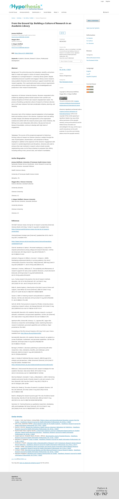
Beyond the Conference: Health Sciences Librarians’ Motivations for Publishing (49, 427)
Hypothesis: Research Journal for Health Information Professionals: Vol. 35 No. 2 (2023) (45, 448)
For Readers (90, 38)
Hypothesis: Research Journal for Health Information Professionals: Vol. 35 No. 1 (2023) (47, 428)
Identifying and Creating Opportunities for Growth (42, 453)
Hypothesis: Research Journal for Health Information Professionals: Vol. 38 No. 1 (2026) (45, 422)
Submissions (36, 12)
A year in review (33, 439)
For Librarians (90, 43)
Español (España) (92, 76)
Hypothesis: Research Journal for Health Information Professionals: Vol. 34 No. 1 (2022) (48, 451)
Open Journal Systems (93, 28)
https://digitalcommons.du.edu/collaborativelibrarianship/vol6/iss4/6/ (32, 365)
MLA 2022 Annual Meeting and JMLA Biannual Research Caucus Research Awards (49, 450)
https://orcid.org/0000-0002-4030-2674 (20, 47)
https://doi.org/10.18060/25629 (24, 53)
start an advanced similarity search (30, 463)
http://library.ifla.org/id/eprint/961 (31, 333)
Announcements (24, 12)
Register (108, 1)
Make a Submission (93, 20)
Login (102, 1)
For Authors (90, 41)
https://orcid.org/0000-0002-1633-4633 (20, 37)
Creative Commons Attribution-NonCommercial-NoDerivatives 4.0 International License (70, 103)
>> (25, 459)
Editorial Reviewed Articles (93, 58)
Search (106, 12)
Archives (64, 12)
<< (12, 459)
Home (13, 18)
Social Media (47, 12)
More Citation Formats (66, 61)
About (56, 12)
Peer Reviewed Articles (66, 82)
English (89, 71)
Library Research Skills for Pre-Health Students (47, 423)
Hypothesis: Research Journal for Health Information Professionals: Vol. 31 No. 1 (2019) (46, 436)
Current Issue (13, 12)
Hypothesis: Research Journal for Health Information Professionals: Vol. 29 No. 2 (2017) (52, 444)
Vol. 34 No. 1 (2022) (28, 18)
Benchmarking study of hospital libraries (58, 436)
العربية (88, 74)
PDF (63, 33)
